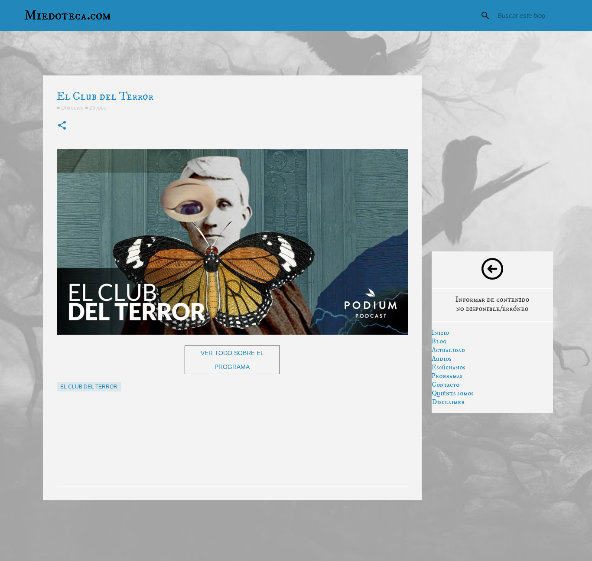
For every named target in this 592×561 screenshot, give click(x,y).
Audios (442, 358)
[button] (62, 126)
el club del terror (88, 387)
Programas (447, 376)
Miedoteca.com (67, 15)
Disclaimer (448, 402)
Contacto (445, 384)
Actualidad (448, 350)
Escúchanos (448, 367)
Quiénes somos (453, 393)
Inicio (440, 332)
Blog (439, 341)
